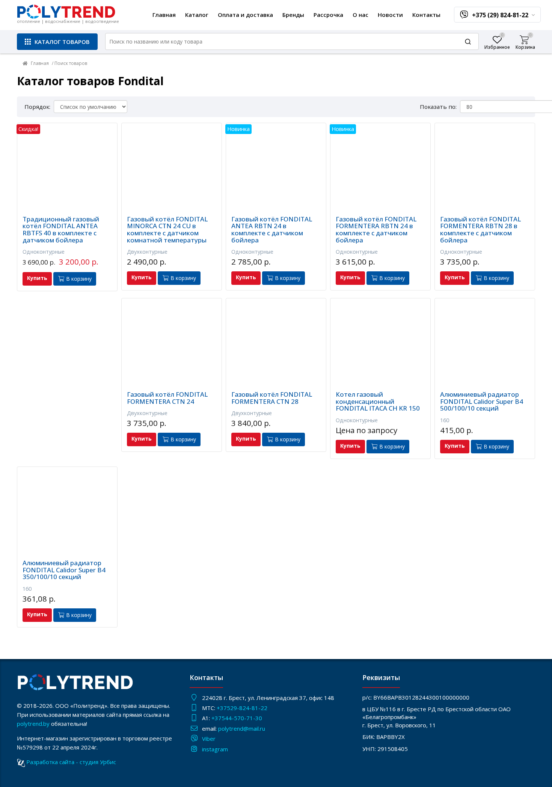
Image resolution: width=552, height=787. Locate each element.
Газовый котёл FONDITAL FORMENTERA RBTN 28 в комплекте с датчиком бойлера (480, 230)
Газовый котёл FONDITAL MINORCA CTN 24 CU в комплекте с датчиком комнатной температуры (167, 230)
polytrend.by (33, 723)
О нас (360, 14)
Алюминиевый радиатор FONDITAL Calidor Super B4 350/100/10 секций (64, 570)
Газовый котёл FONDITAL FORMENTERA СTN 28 (271, 398)
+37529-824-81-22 (242, 708)
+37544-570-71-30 (237, 718)
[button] (57, 41)
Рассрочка (328, 14)
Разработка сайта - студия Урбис (71, 762)
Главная (164, 14)
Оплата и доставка (245, 14)
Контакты (426, 14)
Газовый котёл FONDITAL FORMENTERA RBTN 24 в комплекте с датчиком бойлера (376, 230)
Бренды (293, 14)
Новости (390, 14)
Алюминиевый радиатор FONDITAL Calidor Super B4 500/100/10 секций (481, 401)
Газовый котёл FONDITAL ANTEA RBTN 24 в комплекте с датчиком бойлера (271, 230)
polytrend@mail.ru (241, 728)
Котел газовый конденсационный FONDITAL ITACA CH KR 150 (378, 401)
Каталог (196, 14)
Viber (209, 738)
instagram (215, 749)
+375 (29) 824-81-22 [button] (501, 15)
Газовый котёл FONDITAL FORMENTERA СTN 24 (167, 398)
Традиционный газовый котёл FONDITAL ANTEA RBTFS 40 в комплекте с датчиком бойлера (61, 230)
